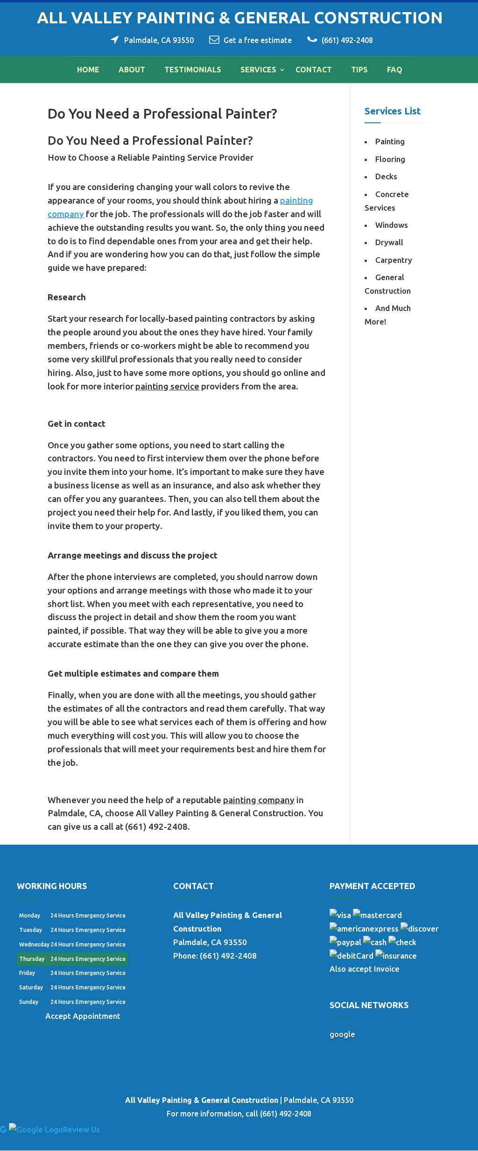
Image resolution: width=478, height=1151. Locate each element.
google (342, 1034)
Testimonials (192, 69)
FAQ (394, 69)
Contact (313, 69)
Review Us (81, 1129)
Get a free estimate (258, 40)
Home (88, 69)
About (132, 69)
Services (258, 69)
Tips (359, 69)
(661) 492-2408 (347, 40)
